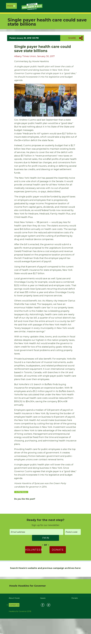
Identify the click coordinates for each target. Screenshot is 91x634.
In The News (21, 492)
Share (72, 38)
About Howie (14, 598)
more (10, 6)
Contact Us (14, 605)
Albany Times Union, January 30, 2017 (34, 56)
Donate (58, 549)
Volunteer (33, 549)
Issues (42, 598)
